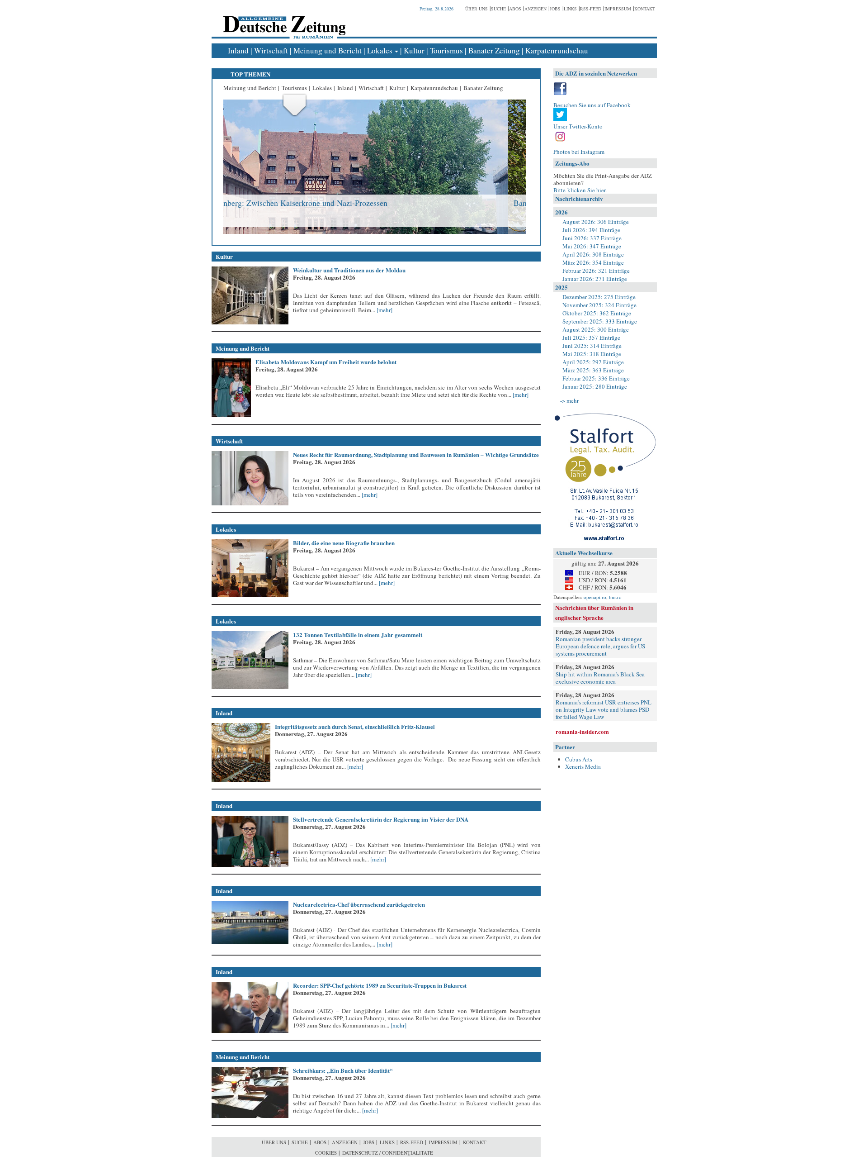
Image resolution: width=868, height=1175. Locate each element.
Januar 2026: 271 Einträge (594, 278)
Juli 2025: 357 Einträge (591, 337)
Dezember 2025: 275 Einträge (599, 296)
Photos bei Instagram (578, 151)
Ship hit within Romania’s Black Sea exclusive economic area (600, 677)
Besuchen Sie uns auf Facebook (592, 105)
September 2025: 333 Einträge (599, 321)
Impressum (617, 8)
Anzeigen (535, 8)
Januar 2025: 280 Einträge (594, 386)
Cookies (326, 1152)
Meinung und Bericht (327, 50)
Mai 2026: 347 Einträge (591, 246)
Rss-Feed (590, 8)
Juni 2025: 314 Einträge (592, 345)
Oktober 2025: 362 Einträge (596, 313)
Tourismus (446, 50)
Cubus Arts (578, 759)
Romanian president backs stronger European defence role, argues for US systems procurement (600, 646)
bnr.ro (615, 597)
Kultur (414, 50)
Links (570, 8)
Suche (498, 8)
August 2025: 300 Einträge (595, 329)
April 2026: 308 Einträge (593, 254)
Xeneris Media (583, 766)
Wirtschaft (271, 50)
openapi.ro (595, 597)
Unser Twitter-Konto (578, 126)
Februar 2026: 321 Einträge (596, 270)
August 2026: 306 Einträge (595, 221)
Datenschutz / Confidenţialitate (387, 1152)
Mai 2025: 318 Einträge (591, 353)
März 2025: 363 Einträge (593, 370)
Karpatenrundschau (556, 50)
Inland (238, 50)
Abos (515, 8)
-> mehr (569, 400)
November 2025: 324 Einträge (599, 305)
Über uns (476, 8)
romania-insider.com (582, 731)
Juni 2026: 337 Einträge (592, 238)
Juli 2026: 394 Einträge (591, 229)
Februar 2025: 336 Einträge (596, 378)
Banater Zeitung (494, 50)
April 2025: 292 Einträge (593, 362)
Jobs (555, 8)
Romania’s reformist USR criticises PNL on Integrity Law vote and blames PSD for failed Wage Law (603, 709)
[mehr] (383, 310)
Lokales (379, 50)
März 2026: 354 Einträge (593, 262)
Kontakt (644, 8)
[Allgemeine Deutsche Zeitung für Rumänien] (283, 20)
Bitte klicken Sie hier (579, 190)
